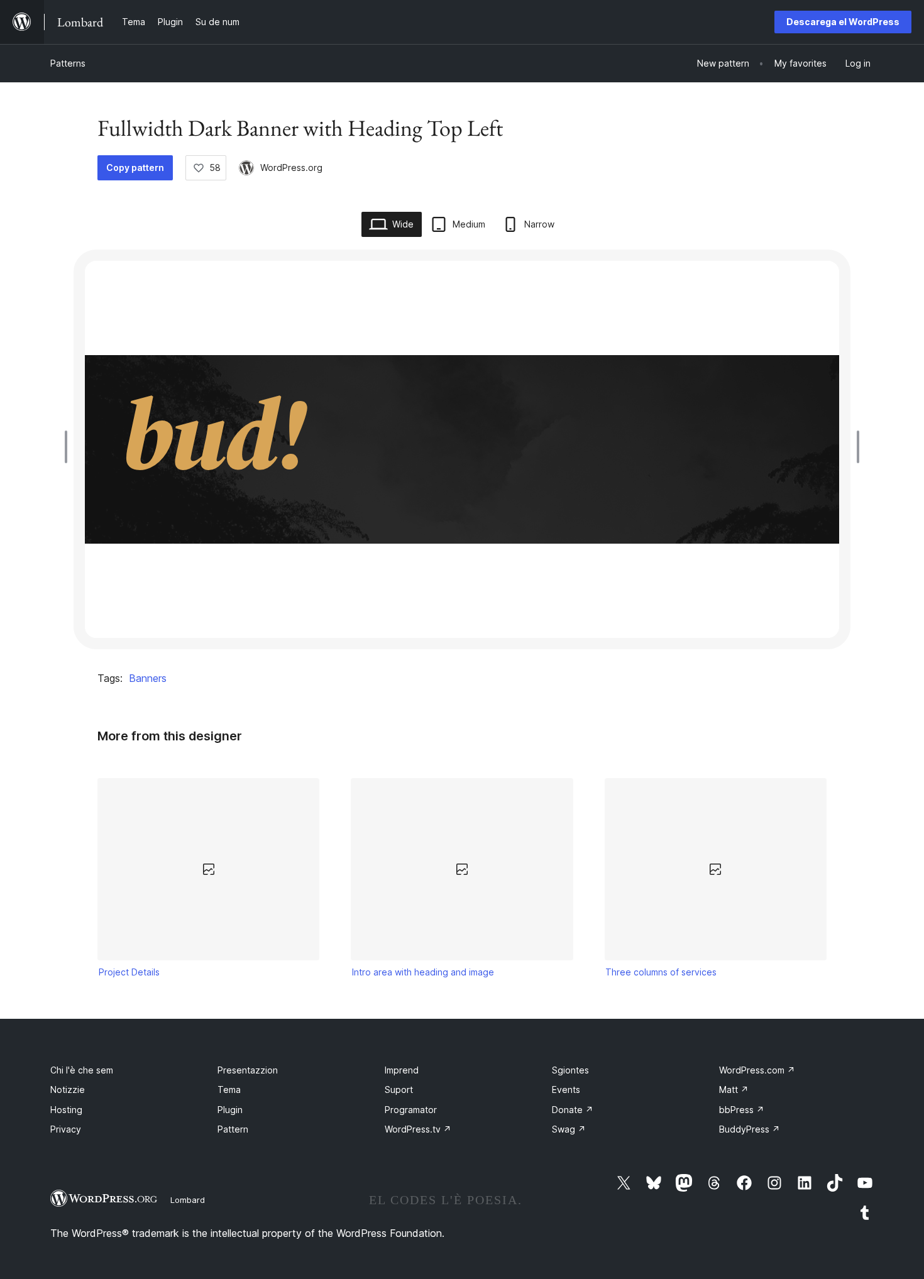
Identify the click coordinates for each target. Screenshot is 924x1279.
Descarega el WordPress (842, 21)
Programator (411, 1109)
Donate (572, 1109)
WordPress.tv (418, 1129)
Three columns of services (661, 972)
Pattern (232, 1129)
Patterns (67, 63)
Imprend (402, 1070)
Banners (148, 678)
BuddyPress (749, 1129)
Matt (734, 1089)
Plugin (230, 1109)
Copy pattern (135, 167)
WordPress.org (291, 167)
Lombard (187, 1200)
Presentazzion (247, 1070)
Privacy (65, 1129)
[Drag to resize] (69, 447)
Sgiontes (570, 1070)
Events (566, 1089)
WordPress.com (757, 1070)
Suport (399, 1089)
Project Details (129, 972)
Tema (229, 1089)
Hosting (66, 1109)
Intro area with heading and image (423, 972)
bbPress (741, 1109)
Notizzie (67, 1089)
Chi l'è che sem (81, 1070)
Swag (569, 1129)
